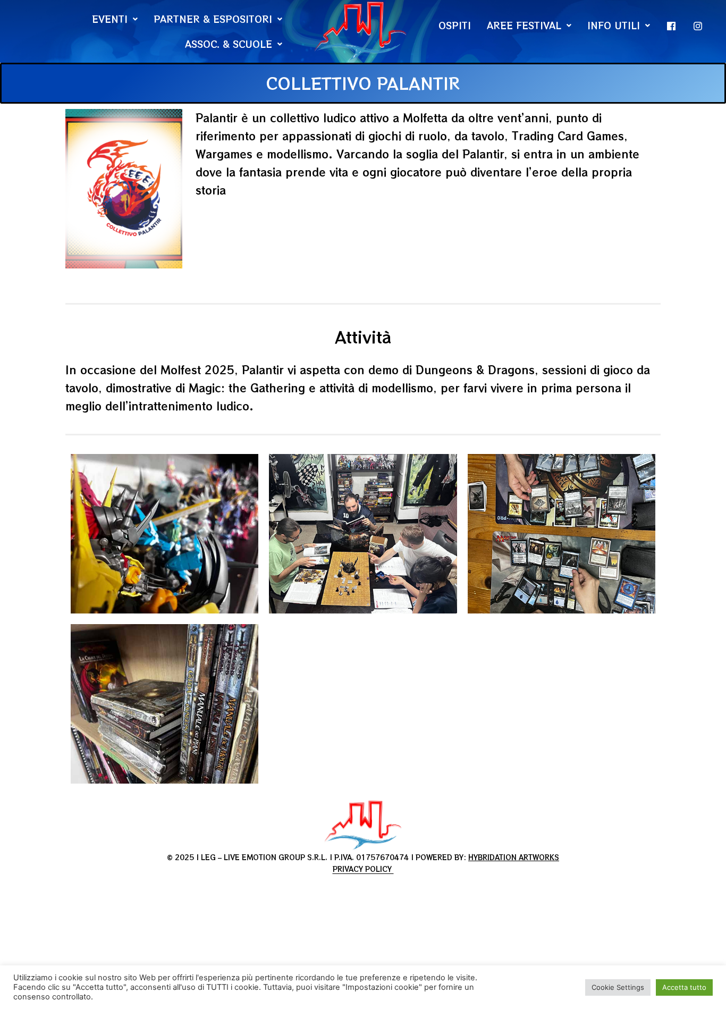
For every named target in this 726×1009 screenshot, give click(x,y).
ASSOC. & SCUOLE (228, 44)
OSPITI (454, 25)
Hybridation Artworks (513, 857)
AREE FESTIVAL (524, 25)
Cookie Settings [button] (618, 987)
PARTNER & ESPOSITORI (213, 19)
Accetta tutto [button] (684, 987)
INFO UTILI (613, 25)
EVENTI (110, 19)
